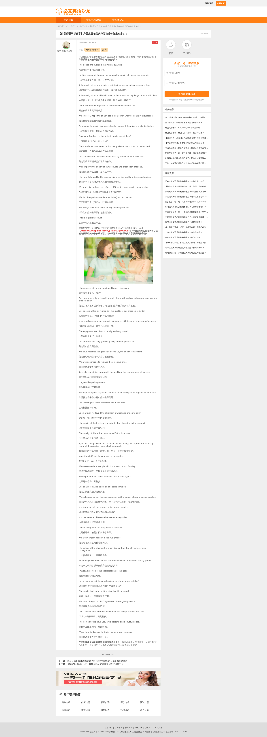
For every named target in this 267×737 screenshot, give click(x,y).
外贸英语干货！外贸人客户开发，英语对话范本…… (186, 133)
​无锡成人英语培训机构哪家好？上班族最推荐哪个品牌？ (188, 217)
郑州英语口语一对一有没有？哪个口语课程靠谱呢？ (186, 153)
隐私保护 (138, 727)
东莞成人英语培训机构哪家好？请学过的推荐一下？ (186, 197)
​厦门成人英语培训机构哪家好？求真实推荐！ (183, 222)
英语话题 (69, 20)
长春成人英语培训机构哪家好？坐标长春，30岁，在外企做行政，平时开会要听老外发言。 (188, 181)
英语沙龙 (74, 26)
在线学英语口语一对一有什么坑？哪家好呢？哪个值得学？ (91, 664)
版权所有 (148, 727)
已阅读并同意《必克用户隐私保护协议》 (187, 100)
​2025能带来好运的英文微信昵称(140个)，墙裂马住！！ (188, 117)
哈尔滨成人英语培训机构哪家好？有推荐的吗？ (184, 248)
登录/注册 (209, 3)
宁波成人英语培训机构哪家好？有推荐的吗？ (183, 232)
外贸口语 (85, 702)
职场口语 (105, 702)
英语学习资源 (93, 20)
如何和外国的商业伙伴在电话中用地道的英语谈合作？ (187, 158)
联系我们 (108, 727)
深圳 (104, 49)
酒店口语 (144, 710)
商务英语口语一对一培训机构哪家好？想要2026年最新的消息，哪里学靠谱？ (188, 202)
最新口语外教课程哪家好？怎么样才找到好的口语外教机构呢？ (93, 661)
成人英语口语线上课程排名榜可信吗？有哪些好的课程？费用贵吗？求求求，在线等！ (188, 227)
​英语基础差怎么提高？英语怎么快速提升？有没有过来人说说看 (188, 148)
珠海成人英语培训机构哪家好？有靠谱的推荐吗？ (185, 207)
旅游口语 (85, 710)
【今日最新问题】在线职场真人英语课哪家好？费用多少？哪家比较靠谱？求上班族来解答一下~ (188, 242)
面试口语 (144, 702)
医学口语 (125, 702)
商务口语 (66, 702)
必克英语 (139, 732)
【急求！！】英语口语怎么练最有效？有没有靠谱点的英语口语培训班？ (188, 138)
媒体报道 (118, 727)
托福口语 (125, 710)
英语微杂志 (118, 20)
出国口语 (66, 710)
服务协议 (128, 727)
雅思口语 (105, 710)
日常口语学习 (92, 49)
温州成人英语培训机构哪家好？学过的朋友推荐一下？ (187, 192)
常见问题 (158, 727)
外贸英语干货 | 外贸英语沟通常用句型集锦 (182, 128)
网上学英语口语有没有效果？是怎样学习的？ (183, 122)
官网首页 (221, 3)
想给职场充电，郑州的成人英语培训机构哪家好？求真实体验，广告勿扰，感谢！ (188, 253)
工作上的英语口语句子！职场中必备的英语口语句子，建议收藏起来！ (188, 163)
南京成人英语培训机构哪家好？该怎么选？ (182, 237)
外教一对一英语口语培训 (121, 732)
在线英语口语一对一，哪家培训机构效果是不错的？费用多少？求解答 (188, 212)
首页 (67, 26)
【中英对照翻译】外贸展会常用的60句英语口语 (184, 143)
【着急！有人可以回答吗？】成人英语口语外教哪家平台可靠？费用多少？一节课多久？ (188, 186)
